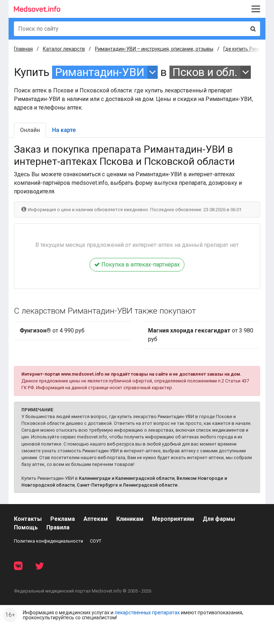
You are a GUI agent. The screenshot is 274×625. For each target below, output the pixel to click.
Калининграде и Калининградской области (126, 478)
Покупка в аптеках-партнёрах (140, 264)
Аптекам (95, 518)
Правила (58, 527)
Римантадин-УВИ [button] (99, 72)
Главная (23, 49)
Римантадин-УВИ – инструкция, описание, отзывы (154, 49)
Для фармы (219, 518)
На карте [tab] (64, 130)
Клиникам (129, 518)
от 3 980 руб (200, 334)
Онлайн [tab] (30, 130)
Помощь (26, 527)
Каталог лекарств (64, 49)
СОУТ (95, 541)
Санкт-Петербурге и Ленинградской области (127, 485)
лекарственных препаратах (147, 612)
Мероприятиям (173, 518)
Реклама (62, 518)
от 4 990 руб (52, 330)
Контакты (28, 518)
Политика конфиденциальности (48, 541)
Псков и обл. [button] (205, 72)
